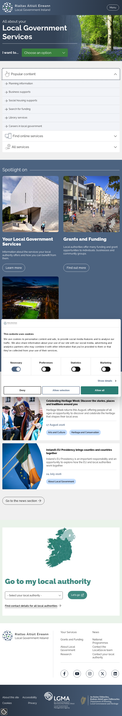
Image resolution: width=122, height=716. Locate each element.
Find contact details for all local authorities (31, 605)
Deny (22, 390)
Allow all (99, 390)
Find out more (76, 267)
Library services (18, 117)
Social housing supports (23, 100)
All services (20, 147)
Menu (113, 7)
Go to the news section (21, 500)
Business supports (19, 91)
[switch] (46, 369)
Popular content (23, 74)
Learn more (14, 267)
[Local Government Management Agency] (59, 700)
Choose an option (37, 53)
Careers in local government (25, 126)
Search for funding (19, 109)
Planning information (21, 83)
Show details (105, 380)
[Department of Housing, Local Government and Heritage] (100, 700)
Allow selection (61, 390)
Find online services (28, 136)
